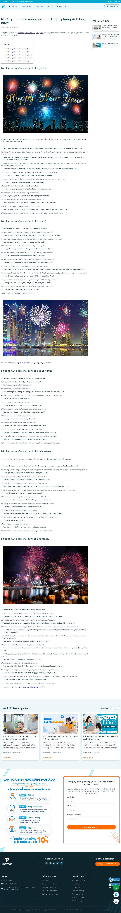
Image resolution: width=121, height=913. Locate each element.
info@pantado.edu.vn (10, 884)
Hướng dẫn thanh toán (50, 891)
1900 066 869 (7, 880)
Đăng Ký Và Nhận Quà (91, 827)
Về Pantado (12, 6)
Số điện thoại (71, 806)
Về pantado (46, 880)
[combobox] (91, 819)
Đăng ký (110, 1)
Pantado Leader (77, 887)
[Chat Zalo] (116, 901)
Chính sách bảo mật (49, 887)
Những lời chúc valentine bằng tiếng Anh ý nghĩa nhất (32, 363)
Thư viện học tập (78, 897)
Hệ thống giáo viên (78, 880)
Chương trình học (26, 6)
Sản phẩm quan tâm (74, 815)
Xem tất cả (104, 708)
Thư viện (59, 6)
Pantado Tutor (77, 884)
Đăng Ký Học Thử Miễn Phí (107, 864)
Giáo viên (40, 6)
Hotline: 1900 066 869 (8, 1)
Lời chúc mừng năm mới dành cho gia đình (17, 49)
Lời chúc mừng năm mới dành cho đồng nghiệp (18, 55)
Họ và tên (70, 797)
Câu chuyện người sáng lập (51, 884)
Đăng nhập (117, 1)
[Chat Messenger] (116, 894)
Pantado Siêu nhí (78, 894)
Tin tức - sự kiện (77, 901)
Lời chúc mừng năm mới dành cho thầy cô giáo (18, 58)
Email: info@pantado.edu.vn (26, 1)
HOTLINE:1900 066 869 (106, 859)
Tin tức (67, 6)
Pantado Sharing (78, 891)
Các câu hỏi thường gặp (50, 894)
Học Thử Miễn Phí (112, 6)
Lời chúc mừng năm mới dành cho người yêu (17, 61)
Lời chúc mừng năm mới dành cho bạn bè (17, 52)
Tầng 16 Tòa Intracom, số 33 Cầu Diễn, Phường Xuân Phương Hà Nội (19, 888)
